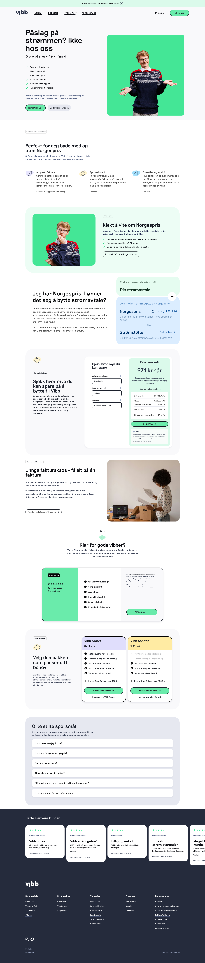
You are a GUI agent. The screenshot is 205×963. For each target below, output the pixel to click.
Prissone (107, 400)
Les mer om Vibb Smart (103, 697)
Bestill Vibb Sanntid (148, 690)
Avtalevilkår (29, 952)
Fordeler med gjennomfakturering (50, 191)
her (151, 587)
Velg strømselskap (107, 376)
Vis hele (73, 851)
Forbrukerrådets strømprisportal (142, 574)
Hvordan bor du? (107, 388)
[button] (102, 743)
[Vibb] (22, 12)
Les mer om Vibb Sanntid (150, 697)
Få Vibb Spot (140, 612)
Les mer (93, 191)
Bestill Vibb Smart (102, 690)
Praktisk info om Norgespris (119, 254)
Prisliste (28, 949)
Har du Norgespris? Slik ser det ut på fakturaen (100, 3)
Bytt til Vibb (148, 424)
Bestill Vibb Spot (36, 107)
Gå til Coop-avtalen (59, 107)
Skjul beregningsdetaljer (149, 389)
